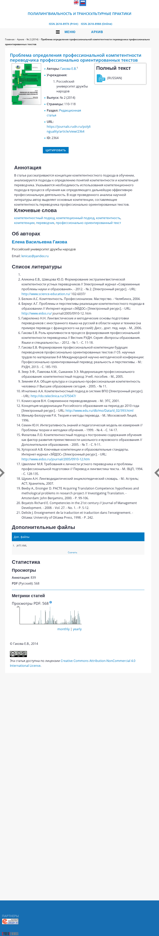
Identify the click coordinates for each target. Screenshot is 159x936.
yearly (77, 629)
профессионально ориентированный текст (88, 223)
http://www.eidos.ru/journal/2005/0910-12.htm (56, 459)
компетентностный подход (34, 218)
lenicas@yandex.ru (35, 256)
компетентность (108, 218)
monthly (63, 629)
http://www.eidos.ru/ (37, 313)
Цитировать (56, 150)
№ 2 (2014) (32, 39)
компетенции (24, 223)
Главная (10, 39)
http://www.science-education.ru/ (46, 294)
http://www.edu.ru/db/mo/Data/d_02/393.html (99, 410)
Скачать (72, 552)
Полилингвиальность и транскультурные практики (79, 13)
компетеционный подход (75, 218)
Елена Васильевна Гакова (39, 241)
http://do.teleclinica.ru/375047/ (53, 396)
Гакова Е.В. (68, 68)
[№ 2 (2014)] (26, 103)
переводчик (45, 223)
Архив (97, 32)
